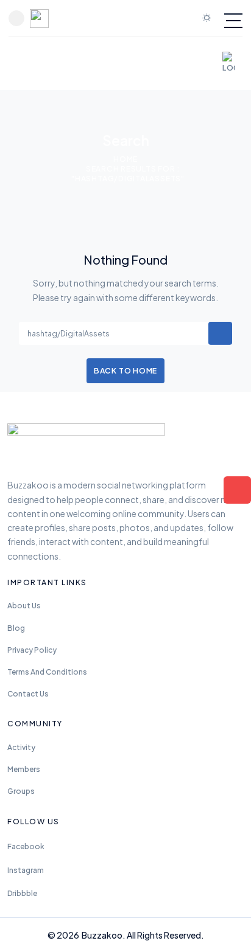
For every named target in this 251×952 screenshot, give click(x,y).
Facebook (25, 846)
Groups (21, 791)
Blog (16, 628)
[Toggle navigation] (233, 20)
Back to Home (125, 370)
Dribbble (22, 893)
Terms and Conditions (47, 671)
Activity (21, 747)
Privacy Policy (32, 650)
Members (23, 769)
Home (125, 159)
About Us (24, 605)
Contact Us (28, 693)
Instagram (25, 870)
